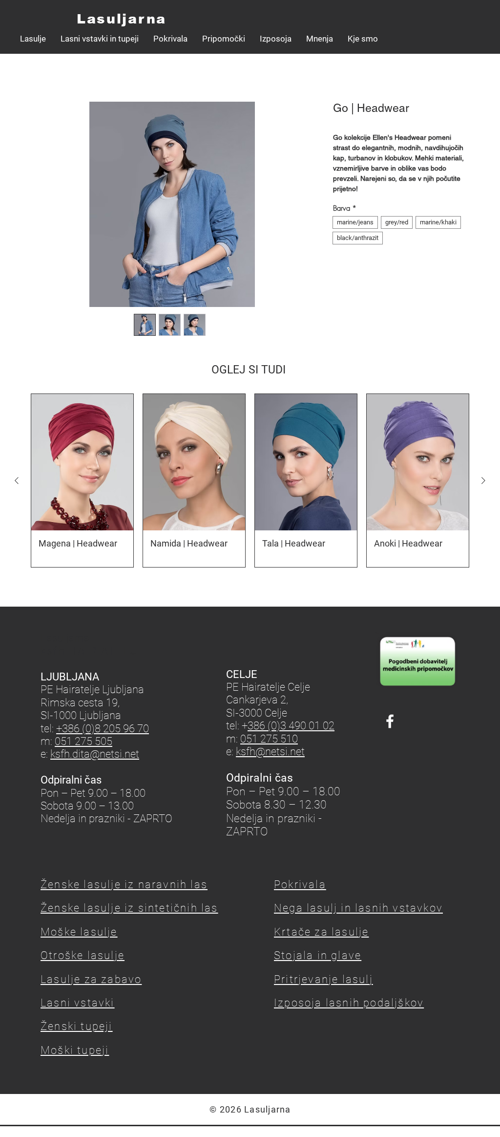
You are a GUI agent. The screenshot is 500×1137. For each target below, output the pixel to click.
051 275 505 (83, 741)
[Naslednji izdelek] (483, 480)
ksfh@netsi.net (270, 751)
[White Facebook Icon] (390, 721)
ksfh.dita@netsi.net (94, 754)
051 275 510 (269, 739)
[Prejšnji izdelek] (16, 480)
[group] (250, 480)
